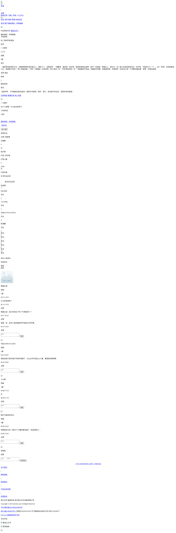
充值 (14, 15)
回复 (22, 336)
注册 (2, 13)
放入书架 (18, 95)
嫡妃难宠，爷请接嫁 (15, 23)
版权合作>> (15, 31)
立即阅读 (4, 95)
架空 (6, 23)
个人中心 (20, 15)
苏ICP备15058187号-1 (8, 511)
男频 (13, 19)
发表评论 (23, 460)
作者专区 (18, 19)
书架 (10, 15)
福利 (9, 19)
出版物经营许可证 (13, 515)
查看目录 (11, 95)
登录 (2, 6)
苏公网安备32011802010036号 (11, 507)
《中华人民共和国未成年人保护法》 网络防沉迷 (88, 464)
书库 (6, 19)
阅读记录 (4, 15)
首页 (2, 19)
